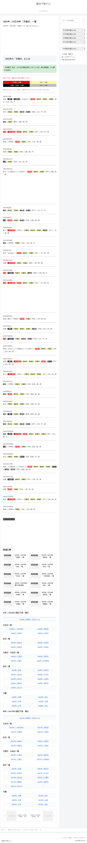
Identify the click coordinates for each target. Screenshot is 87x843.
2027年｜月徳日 (43, 745)
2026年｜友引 (43, 697)
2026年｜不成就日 (43, 661)
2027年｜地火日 (16, 777)
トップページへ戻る (66, 837)
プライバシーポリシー (79, 837)
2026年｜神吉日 (16, 642)
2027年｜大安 (16, 804)
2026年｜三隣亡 (16, 661)
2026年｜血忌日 (16, 674)
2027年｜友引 (43, 795)
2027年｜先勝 (16, 795)
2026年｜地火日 (16, 679)
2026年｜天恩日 (43, 642)
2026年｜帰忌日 (43, 670)
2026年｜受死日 (43, 656)
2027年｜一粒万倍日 (16, 727)
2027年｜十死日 (16, 755)
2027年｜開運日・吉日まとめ (30, 718)
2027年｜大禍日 (43, 777)
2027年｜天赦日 (16, 732)
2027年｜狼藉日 (16, 782)
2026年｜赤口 (43, 706)
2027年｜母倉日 (16, 745)
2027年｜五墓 (16, 769)
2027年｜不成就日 (43, 759)
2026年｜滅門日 (43, 683)
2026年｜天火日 (43, 674)
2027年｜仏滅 (43, 800)
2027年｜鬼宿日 (43, 727)
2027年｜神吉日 (16, 741)
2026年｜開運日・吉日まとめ (30, 619)
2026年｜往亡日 (16, 687)
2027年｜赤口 (43, 804)
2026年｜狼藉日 (16, 683)
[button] (83, 20)
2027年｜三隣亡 (16, 759)
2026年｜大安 (16, 706)
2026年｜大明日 (43, 633)
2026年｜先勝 (16, 697)
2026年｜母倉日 (16, 647)
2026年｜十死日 (16, 656)
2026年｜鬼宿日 (43, 629)
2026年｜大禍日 (43, 679)
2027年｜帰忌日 (43, 769)
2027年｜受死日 (43, 755)
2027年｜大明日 (43, 732)
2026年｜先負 (16, 701)
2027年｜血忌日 (16, 773)
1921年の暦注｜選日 (9, 519)
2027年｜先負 (16, 800)
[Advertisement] (29, 41)
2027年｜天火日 (43, 773)
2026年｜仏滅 (43, 701)
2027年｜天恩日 (43, 741)
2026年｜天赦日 (16, 633)
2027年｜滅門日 (43, 782)
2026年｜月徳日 (43, 647)
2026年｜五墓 (16, 670)
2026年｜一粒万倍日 (16, 629)
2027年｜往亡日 (16, 786)
